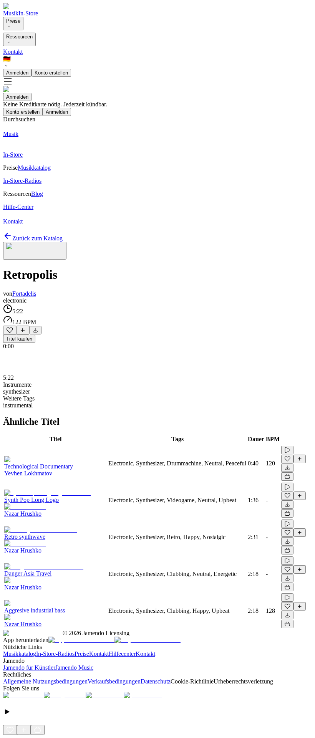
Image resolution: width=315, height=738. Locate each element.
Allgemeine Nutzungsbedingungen (45, 681)
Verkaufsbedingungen (114, 681)
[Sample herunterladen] (35, 330)
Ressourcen (19, 37)
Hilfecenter (122, 653)
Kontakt (13, 51)
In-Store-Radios (55, 653)
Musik (10, 13)
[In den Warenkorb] (287, 476)
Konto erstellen (51, 73)
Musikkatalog (19, 653)
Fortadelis (24, 293)
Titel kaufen (19, 339)
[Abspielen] (287, 450)
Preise (13, 21)
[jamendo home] (16, 6)
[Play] (34, 251)
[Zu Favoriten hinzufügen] (9, 330)
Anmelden (17, 73)
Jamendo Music (74, 667)
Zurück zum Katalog (37, 238)
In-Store (28, 13)
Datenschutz (156, 681)
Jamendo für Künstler (29, 667)
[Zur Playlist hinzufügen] (22, 330)
